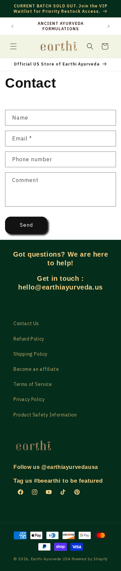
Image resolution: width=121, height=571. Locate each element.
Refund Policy (28, 339)
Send (26, 225)
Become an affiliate (36, 369)
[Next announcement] (108, 26)
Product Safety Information (45, 415)
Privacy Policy (29, 399)
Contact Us (26, 323)
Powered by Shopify (90, 559)
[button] (13, 46)
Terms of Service (32, 384)
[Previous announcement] (12, 26)
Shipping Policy (30, 354)
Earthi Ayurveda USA (50, 559)
